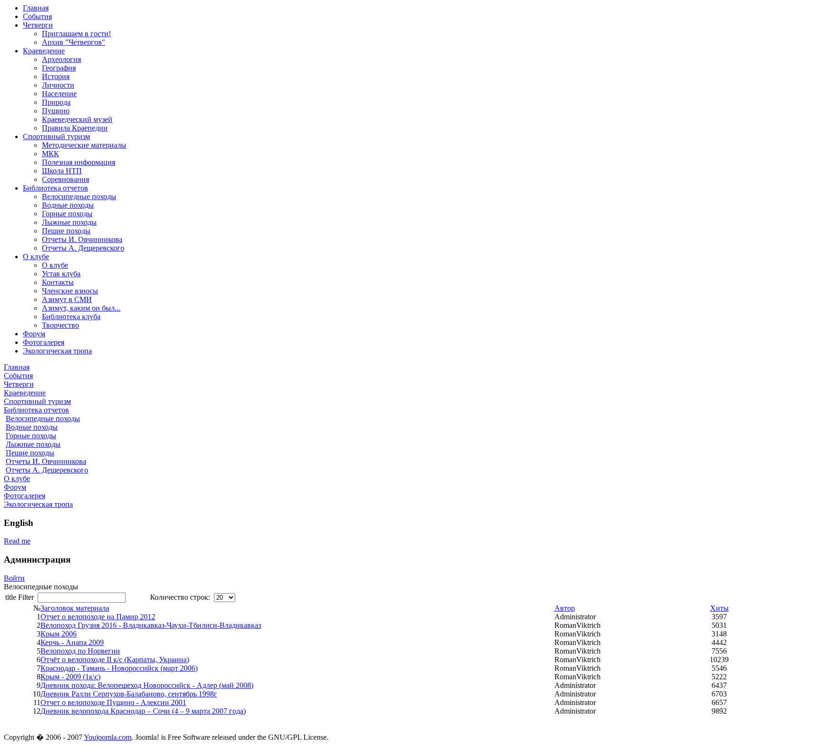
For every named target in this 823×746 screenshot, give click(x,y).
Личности (58, 85)
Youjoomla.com (107, 737)
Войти (14, 578)
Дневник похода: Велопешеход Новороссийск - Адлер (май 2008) (146, 685)
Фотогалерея (43, 342)
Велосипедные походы (79, 196)
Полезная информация (78, 162)
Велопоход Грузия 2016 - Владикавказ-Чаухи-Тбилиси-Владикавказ (150, 625)
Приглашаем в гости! (76, 34)
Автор (564, 608)
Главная (36, 8)
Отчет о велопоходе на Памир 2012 (97, 617)
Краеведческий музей (77, 119)
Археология (61, 59)
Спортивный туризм (56, 136)
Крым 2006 (58, 634)
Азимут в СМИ (67, 299)
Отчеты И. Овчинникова (82, 239)
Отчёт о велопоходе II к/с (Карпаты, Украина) (114, 659)
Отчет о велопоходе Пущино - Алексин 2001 (113, 702)
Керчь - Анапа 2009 (72, 642)
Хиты (719, 608)
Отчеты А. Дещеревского (83, 248)
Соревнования (65, 179)
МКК (50, 154)
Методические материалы (84, 145)
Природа (56, 102)
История (56, 76)
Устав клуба (61, 274)
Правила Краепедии (75, 128)
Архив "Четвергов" (73, 42)
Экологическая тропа (57, 351)
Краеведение (44, 51)
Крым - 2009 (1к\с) (70, 677)
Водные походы (68, 205)
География (59, 68)
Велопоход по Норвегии (80, 651)
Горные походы (67, 214)
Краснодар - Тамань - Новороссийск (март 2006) (119, 668)
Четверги (38, 25)
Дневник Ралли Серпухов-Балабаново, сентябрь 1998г (128, 694)
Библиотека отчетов (55, 188)
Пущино (56, 111)
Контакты (58, 282)
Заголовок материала (74, 608)
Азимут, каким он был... (81, 308)
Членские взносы (70, 291)
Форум (34, 334)
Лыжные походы (69, 222)
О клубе (36, 256)
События (37, 16)
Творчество (60, 325)
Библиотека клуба (71, 317)
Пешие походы (66, 231)
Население (59, 94)
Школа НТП (62, 171)
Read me (17, 541)
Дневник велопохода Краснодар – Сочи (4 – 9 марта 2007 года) (143, 711)
